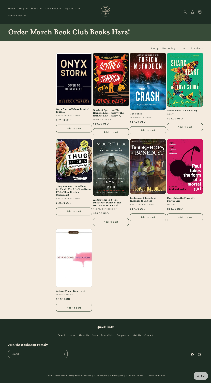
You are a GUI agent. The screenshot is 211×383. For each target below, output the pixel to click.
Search (62, 335)
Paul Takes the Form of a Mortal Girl (181, 199)
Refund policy (102, 375)
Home (72, 335)
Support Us (123, 335)
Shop (95, 335)
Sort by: (155, 48)
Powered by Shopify (84, 375)
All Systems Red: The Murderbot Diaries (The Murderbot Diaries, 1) (107, 203)
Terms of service (135, 375)
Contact (148, 335)
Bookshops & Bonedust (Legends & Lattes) (143, 199)
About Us (84, 335)
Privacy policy (118, 375)
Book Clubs (107, 335)
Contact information (156, 375)
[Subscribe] (63, 354)
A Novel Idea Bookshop (64, 375)
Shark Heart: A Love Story (182, 110)
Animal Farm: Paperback (70, 291)
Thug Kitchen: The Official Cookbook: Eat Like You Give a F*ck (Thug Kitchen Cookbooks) (73, 191)
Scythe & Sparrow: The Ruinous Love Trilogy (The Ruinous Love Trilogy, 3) (108, 113)
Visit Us (137, 335)
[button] (23, 8)
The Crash (136, 114)
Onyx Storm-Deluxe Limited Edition (72, 111)
